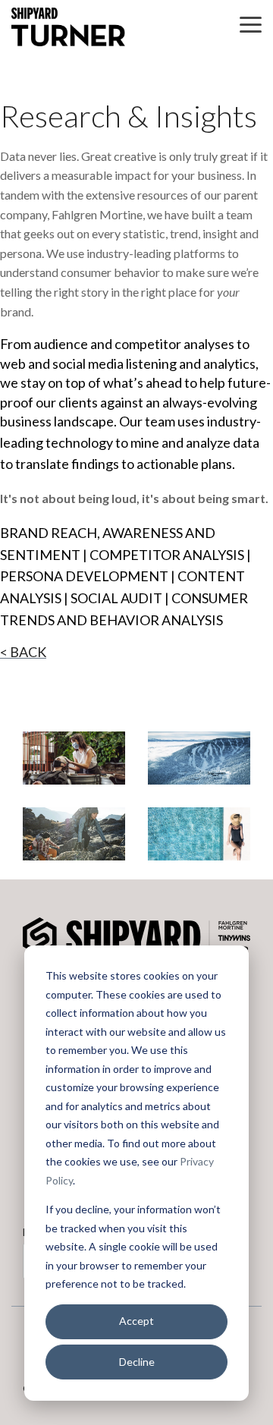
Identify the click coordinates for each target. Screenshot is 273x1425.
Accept (136, 1320)
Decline (137, 1361)
